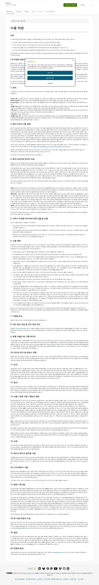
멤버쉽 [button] (26, 11)
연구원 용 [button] (18, 11)
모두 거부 (50, 73)
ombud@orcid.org (58, 552)
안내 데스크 (57, 378)
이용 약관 (39, 579)
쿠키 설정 (80, 579)
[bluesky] (43, 569)
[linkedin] (39, 569)
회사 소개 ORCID (19, 579)
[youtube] (55, 569)
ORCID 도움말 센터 (56, 579)
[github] (64, 569)
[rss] (68, 569)
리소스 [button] (40, 11)
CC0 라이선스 (30, 573)
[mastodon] (51, 569)
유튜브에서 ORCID (70, 5)
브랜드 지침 (73, 579)
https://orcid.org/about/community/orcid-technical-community (51, 146)
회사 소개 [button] (9, 11)
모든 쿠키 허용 (50, 78)
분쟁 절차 (53, 344)
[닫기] (73, 60)
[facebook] (48, 569)
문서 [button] (33, 11)
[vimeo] (60, 569)
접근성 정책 (47, 579)
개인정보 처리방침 (47, 53)
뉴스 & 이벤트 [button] (50, 11)
